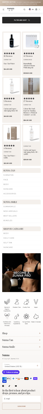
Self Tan (7, 243)
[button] (3, 9)
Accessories (9, 194)
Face (5, 180)
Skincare (8, 189)
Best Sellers (10, 216)
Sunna (13, 358)
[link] (11, 53)
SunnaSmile (9, 207)
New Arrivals (10, 211)
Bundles (7, 221)
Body (6, 184)
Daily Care (8, 238)
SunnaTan (8, 175)
